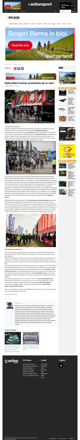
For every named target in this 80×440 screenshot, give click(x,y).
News (20, 24)
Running (44, 366)
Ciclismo (14, 64)
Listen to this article (13, 126)
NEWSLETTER (24, 11)
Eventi (45, 24)
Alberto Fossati (9, 86)
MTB (42, 372)
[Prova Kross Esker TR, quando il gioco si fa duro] (62, 184)
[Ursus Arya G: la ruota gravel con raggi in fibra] (62, 118)
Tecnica (33, 24)
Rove (42, 368)
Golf (42, 377)
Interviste (26, 24)
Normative (71, 438)
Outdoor (44, 364)
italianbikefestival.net (11, 294)
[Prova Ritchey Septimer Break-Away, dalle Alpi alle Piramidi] (62, 165)
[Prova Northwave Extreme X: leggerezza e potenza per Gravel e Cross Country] (62, 173)
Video (58, 24)
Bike (10, 64)
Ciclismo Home (13, 24)
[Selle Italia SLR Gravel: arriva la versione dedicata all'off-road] (62, 100)
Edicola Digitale (14, 11)
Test (49, 24)
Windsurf (44, 374)
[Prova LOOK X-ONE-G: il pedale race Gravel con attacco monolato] (62, 192)
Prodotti (39, 24)
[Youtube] (55, 11)
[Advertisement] (13, 406)
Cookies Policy (53, 438)
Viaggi (54, 24)
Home (6, 11)
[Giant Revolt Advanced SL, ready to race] (62, 93)
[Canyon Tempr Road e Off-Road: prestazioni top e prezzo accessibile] (62, 109)
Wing (42, 375)
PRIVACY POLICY (62, 438)
